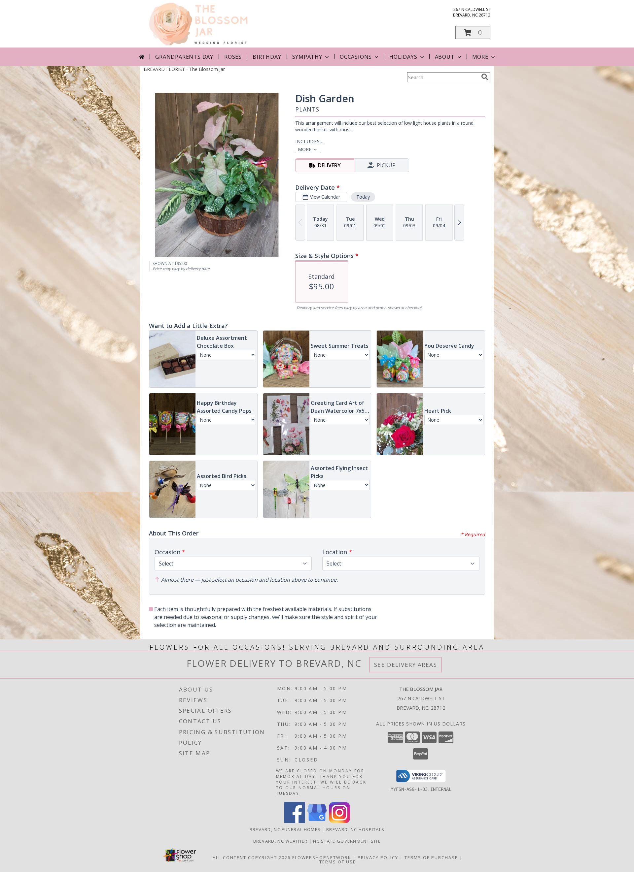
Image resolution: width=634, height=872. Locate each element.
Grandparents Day (184, 56)
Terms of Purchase (431, 857)
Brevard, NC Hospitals (355, 829)
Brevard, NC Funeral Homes (285, 829)
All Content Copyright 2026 (252, 857)
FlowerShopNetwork (321, 857)
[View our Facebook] (294, 821)
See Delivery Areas (405, 664)
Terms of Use (337, 862)
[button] (472, 32)
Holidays (403, 56)
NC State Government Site (347, 841)
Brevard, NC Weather (280, 841)
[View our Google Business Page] (317, 821)
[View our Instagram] (339, 821)
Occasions (356, 56)
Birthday (267, 56)
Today (363, 197)
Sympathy (307, 56)
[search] (484, 77)
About (445, 56)
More (480, 56)
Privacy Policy (378, 857)
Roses (233, 56)
